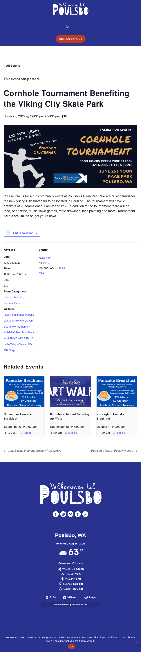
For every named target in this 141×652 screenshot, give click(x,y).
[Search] (66, 27)
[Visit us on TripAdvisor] (70, 514)
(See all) (28, 432)
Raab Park (45, 257)
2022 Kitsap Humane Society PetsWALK (34, 450)
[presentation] (24, 391)
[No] (136, 642)
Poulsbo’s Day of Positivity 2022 (112, 450)
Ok (71, 646)
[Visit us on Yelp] (78, 514)
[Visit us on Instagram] (63, 514)
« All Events (12, 65)
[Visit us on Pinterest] (85, 514)
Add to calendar (23, 233)
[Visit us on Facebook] (56, 514)
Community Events (15, 303)
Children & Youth (13, 297)
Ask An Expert (70, 39)
